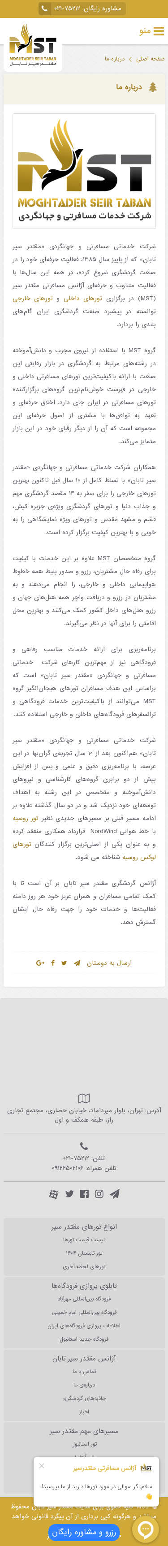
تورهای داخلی (83, 298)
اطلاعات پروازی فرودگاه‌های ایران (84, 1326)
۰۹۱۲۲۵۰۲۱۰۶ (67, 1168)
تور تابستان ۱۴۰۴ (84, 1253)
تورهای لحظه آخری (84, 1267)
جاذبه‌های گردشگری (84, 1399)
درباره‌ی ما (84, 1385)
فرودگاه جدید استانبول (84, 1339)
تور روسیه (26, 818)
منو (145, 31)
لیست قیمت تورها (84, 1240)
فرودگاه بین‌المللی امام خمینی (84, 1312)
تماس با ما (84, 1372)
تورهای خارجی (33, 298)
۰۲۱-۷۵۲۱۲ (67, 8)
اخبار (84, 1412)
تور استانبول (84, 1444)
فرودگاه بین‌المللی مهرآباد (84, 1299)
